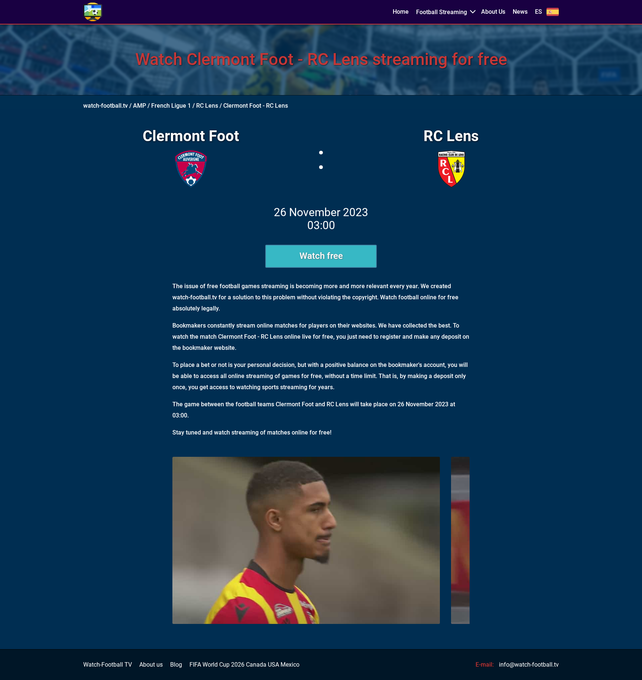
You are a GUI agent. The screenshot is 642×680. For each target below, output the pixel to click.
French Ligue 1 (171, 105)
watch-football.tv (105, 105)
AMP (139, 105)
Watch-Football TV (107, 664)
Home (401, 12)
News (520, 12)
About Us (493, 12)
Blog (176, 664)
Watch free (321, 256)
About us (151, 664)
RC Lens (207, 105)
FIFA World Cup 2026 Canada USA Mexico (244, 664)
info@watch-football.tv (529, 664)
